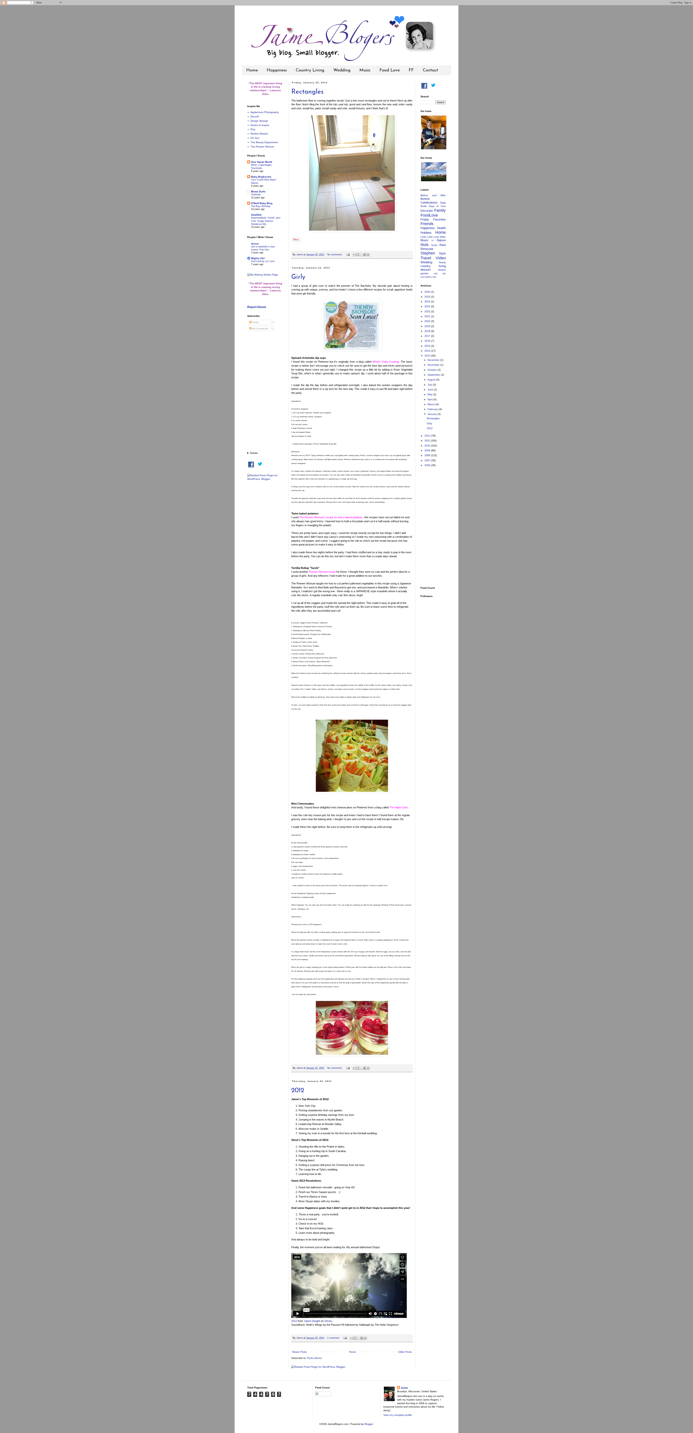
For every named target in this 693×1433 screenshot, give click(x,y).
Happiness (277, 70)
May (430, 394)
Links (423, 236)
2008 (427, 455)
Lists (430, 236)
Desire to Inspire (259, 125)
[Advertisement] (265, 392)
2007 (427, 460)
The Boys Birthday (261, 206)
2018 (427, 331)
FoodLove (429, 215)
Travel (425, 258)
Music (365, 70)
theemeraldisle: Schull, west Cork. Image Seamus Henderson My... (265, 220)
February (433, 409)
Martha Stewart (259, 133)
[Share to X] (361, 254)
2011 (427, 440)
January (432, 414)
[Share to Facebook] (365, 254)
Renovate (426, 249)
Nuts (424, 244)
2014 (427, 350)
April (430, 399)
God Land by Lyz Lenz (263, 261)
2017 (427, 335)
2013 (427, 355)
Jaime (404, 1387)
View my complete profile (397, 1415)
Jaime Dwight (312, 1320)
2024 (427, 301)
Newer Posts (299, 1351)
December (434, 359)
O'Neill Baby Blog (262, 203)
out (435, 273)
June (431, 389)
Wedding (341, 70)
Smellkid (256, 214)
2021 (427, 316)
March (431, 404)
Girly (298, 277)
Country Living (310, 70)
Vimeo (328, 1320)
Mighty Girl (258, 258)
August (432, 379)
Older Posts (405, 1351)
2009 (427, 450)
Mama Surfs (258, 191)
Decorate (426, 210)
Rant (442, 245)
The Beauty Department (264, 142)
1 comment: (333, 1338)
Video (441, 258)
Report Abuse (256, 307)
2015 (427, 345)
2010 (427, 445)
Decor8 (254, 116)
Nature (441, 240)
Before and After (433, 195)
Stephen (427, 253)
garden (424, 273)
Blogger (368, 1424)
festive (442, 269)
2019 (427, 326)
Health (441, 228)
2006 (427, 465)
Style (442, 253)
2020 (427, 321)
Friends (426, 223)
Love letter (439, 236)
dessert (425, 269)
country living (433, 266)
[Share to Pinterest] (368, 254)
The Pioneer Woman (262, 146)
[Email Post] (347, 254)
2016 (427, 340)
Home (252, 70)
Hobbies (426, 232)
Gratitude (256, 194)
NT (433, 240)
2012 (297, 1090)
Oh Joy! (254, 138)
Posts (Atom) (314, 1358)
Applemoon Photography (264, 112)
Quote (434, 245)
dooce (255, 243)
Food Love (390, 70)
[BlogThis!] (358, 254)
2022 (427, 311)
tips (434, 277)
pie (444, 273)
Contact (430, 70)
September (434, 374)
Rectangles (307, 92)
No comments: (335, 254)
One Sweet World (261, 161)
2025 (427, 296)
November (434, 364)
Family (440, 210)
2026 (427, 291)
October (432, 369)
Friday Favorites (433, 219)
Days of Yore (437, 206)
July (430, 384)
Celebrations (428, 202)
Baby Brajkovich (261, 176)
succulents (426, 277)
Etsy (252, 129)
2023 (427, 306)
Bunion (425, 199)
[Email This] (354, 254)
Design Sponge (259, 120)
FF (411, 70)
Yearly (442, 262)
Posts (255, 322)
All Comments (260, 328)
